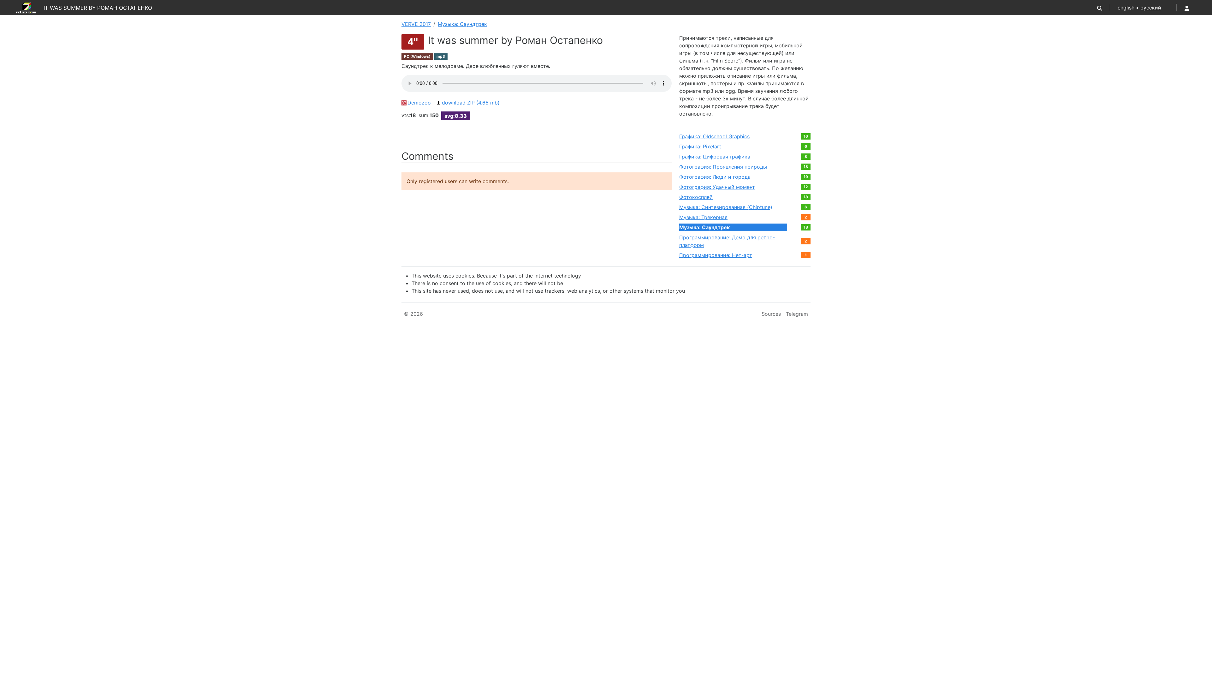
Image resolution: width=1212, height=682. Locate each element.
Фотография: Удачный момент (717, 187)
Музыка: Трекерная (703, 217)
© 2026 (413, 314)
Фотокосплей (696, 197)
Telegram (797, 314)
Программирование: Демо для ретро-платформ (727, 241)
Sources (771, 314)
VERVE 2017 (416, 24)
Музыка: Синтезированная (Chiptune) (725, 207)
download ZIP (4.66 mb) (471, 102)
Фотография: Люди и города (715, 177)
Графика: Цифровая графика (714, 156)
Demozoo (419, 102)
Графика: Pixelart (700, 146)
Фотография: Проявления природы (723, 167)
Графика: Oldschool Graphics (714, 136)
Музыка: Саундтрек (462, 24)
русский (1150, 7)
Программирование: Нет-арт (715, 255)
